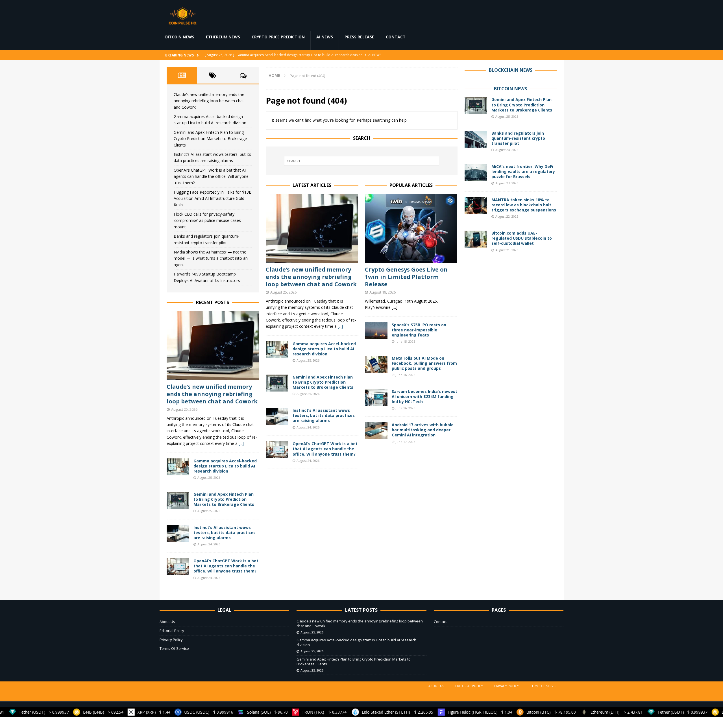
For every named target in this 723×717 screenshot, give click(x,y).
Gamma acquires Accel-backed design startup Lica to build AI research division (324, 349)
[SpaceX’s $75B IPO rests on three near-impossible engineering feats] (376, 330)
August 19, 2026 (382, 292)
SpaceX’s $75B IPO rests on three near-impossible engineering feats (419, 330)
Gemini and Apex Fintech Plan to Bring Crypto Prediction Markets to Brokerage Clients (323, 382)
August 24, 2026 (308, 427)
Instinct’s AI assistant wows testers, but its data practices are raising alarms (324, 415)
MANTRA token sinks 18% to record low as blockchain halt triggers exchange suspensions (523, 205)
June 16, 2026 (405, 375)
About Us (167, 621)
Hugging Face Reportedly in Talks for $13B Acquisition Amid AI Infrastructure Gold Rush (213, 198)
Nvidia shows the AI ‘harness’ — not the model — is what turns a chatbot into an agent (211, 258)
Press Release (359, 37)
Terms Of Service (174, 648)
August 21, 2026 (506, 250)
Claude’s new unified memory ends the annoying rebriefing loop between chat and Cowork (311, 277)
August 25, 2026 (283, 292)
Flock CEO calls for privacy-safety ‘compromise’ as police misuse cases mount (207, 220)
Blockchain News (510, 70)
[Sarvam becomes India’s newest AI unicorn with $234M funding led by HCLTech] (376, 397)
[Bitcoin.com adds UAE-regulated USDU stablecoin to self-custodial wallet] (476, 239)
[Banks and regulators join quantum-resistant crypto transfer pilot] (476, 139)
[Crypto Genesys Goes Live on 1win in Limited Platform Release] (411, 228)
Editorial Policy (172, 630)
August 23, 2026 (506, 183)
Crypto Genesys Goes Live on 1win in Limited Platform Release (406, 277)
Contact (396, 37)
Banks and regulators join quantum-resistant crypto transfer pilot (518, 138)
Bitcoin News (179, 37)
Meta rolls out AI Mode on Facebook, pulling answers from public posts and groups (424, 363)
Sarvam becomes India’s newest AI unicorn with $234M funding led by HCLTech (424, 396)
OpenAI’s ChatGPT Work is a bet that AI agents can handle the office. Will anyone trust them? (325, 448)
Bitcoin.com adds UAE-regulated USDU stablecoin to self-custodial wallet (521, 238)
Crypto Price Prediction (278, 37)
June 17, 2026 (405, 442)
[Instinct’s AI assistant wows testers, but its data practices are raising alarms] (277, 416)
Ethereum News (223, 37)
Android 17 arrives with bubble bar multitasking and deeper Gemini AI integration (423, 430)
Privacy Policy (171, 639)
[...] (340, 326)
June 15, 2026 (405, 341)
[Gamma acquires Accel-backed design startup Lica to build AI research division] (277, 349)
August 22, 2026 (506, 216)
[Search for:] (361, 161)
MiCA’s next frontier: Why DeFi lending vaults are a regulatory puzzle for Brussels (523, 171)
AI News (324, 37)
